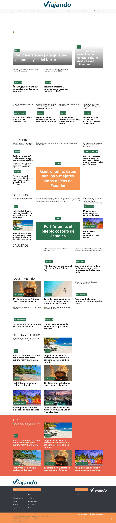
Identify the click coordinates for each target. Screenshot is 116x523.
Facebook (78, 495)
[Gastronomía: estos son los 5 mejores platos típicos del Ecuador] (58, 154)
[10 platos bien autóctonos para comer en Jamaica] (93, 203)
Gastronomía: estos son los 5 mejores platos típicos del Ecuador (58, 178)
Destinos (33, 11)
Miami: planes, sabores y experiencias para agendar (91, 234)
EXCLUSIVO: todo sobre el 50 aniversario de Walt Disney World (91, 120)
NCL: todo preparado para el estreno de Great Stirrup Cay (58, 268)
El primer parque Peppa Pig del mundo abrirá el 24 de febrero (46, 119)
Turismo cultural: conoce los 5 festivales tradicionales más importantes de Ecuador (23, 180)
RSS (85, 518)
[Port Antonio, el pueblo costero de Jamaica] (58, 210)
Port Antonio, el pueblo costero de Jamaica (58, 231)
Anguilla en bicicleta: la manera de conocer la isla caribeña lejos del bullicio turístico (22, 236)
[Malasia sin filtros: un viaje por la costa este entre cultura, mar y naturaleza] (23, 203)
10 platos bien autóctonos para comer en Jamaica (91, 213)
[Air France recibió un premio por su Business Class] (23, 109)
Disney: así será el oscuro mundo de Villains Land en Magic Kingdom (57, 409)
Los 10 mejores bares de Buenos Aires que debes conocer (56, 326)
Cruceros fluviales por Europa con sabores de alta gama (88, 301)
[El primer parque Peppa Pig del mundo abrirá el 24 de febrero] (46, 109)
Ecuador (48, 11)
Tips (53, 11)
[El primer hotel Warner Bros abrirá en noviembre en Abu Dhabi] (69, 109)
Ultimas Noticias (18, 498)
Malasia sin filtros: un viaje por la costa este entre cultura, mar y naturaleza (22, 214)
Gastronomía (32, 501)
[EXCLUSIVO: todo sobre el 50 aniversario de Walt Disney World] (93, 109)
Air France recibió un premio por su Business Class (22, 119)
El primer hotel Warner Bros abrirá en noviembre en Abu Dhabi (69, 120)
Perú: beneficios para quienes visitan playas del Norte (40, 57)
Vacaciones (40, 11)
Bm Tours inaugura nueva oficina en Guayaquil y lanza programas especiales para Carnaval (93, 160)
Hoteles (30, 495)
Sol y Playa (59, 11)
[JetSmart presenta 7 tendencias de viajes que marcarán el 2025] (23, 148)
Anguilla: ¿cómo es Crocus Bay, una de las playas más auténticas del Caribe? (57, 301)
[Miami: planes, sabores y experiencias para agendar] (93, 223)
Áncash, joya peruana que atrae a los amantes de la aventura (25, 88)
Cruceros (77, 11)
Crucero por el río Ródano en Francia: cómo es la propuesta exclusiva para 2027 (88, 269)
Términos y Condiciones (20, 521)
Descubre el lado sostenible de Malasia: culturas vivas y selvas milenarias (87, 57)
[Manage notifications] (111, 519)
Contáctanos (82, 514)
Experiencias (68, 11)
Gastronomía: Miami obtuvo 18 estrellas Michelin (27, 325)
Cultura (30, 508)
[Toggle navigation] (11, 11)
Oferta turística (23, 11)
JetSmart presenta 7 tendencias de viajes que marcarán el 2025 (56, 88)
